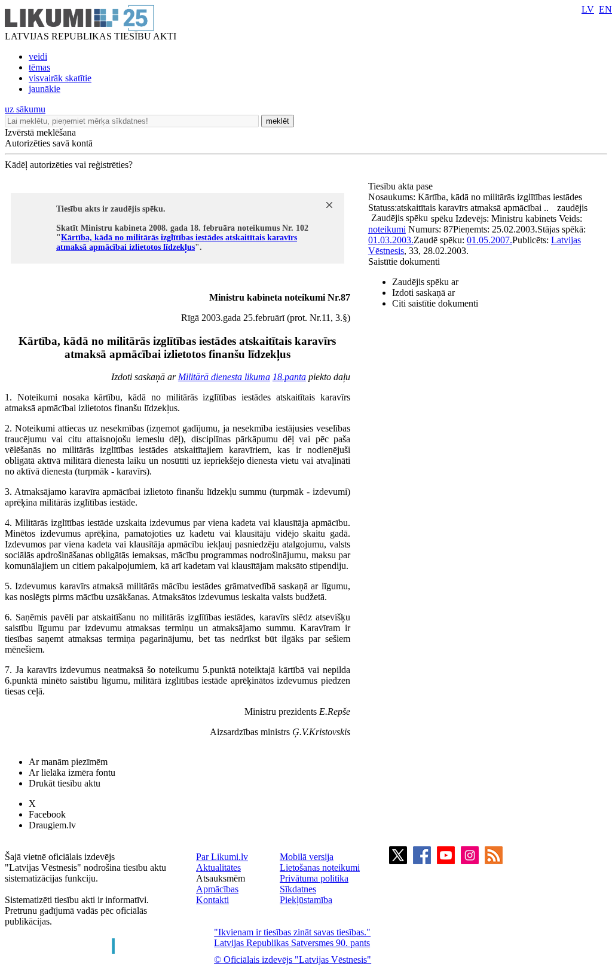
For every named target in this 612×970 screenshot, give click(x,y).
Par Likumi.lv (222, 857)
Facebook (47, 814)
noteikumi (387, 229)
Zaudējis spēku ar (425, 282)
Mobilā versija (306, 857)
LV (588, 9)
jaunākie (44, 89)
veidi (38, 56)
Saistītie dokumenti (404, 261)
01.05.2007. (489, 240)
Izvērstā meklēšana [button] (40, 132)
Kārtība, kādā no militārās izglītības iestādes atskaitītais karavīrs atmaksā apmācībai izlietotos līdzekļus (176, 242)
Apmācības (217, 889)
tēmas (39, 67)
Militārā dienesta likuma (224, 377)
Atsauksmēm (220, 878)
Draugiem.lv (52, 825)
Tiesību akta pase (401, 186)
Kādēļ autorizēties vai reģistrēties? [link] (69, 165)
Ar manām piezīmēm (68, 762)
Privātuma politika (314, 878)
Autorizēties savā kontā (49, 143)
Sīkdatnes (298, 889)
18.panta (289, 377)
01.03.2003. (391, 240)
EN (605, 9)
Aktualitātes (218, 867)
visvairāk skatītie (60, 78)
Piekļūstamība (306, 900)
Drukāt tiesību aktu (64, 783)
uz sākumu (25, 109)
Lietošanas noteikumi (320, 867)
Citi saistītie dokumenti (435, 303)
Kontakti (212, 900)
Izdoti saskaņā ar (423, 292)
